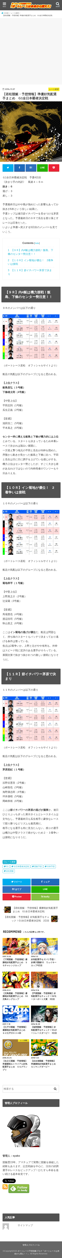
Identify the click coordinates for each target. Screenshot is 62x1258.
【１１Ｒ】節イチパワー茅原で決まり (30, 272)
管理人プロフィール (31, 1245)
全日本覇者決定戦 (21, 866)
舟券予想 (51, 866)
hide (37, 243)
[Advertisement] (31, 51)
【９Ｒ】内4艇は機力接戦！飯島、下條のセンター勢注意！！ (30, 252)
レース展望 (10, 862)
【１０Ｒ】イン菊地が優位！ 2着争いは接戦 (30, 262)
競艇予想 (38, 866)
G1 (7, 866)
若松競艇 (10, 871)
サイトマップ (25, 1225)
